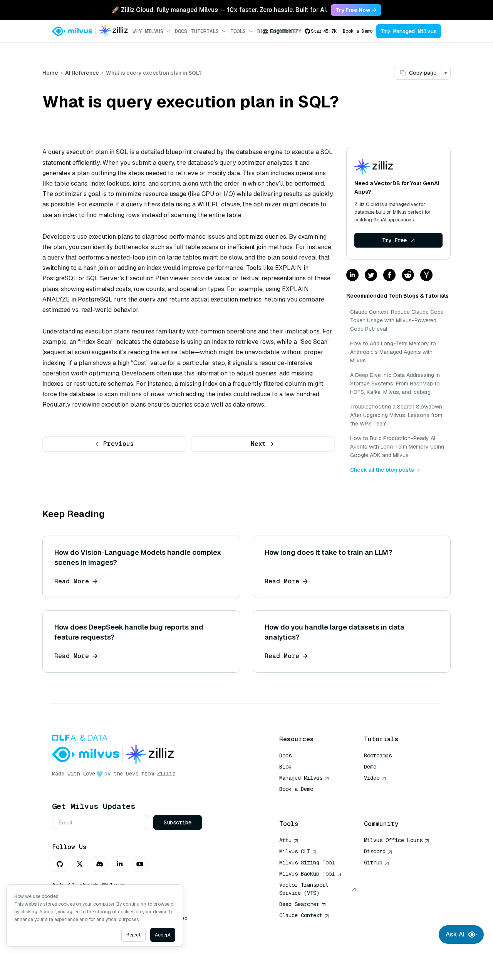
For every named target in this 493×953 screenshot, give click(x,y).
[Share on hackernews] (426, 275)
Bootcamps (378, 755)
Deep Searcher (299, 904)
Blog (285, 766)
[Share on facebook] (389, 275)
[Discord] (99, 864)
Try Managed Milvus (408, 31)
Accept (163, 935)
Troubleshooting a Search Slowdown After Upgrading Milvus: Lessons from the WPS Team (396, 415)
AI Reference (82, 72)
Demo (370, 766)
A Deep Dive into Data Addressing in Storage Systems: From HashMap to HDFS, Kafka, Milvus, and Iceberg (395, 383)
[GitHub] (59, 864)
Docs (181, 31)
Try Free (394, 240)
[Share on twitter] (371, 275)
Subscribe (177, 822)
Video (371, 777)
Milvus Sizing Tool (307, 862)
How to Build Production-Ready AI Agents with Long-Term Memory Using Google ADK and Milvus (397, 447)
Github (373, 862)
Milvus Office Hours (393, 840)
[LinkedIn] (119, 864)
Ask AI (455, 934)
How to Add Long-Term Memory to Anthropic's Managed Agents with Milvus (393, 352)
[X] (79, 864)
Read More (71, 581)
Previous (118, 444)
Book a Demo (357, 31)
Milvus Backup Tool (307, 873)
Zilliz (166, 773)
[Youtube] (140, 864)
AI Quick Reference (307, 800)
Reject (133, 935)
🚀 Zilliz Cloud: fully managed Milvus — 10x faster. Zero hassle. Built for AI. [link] (219, 10)
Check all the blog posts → (385, 469)
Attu (285, 840)
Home (50, 72)
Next (258, 444)
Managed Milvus (300, 777)
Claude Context (300, 915)
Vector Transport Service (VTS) (304, 888)
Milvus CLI (294, 851)
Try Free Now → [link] (356, 10)
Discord (375, 851)
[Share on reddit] (408, 275)
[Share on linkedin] (352, 275)
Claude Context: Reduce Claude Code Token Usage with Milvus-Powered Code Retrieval (397, 320)
